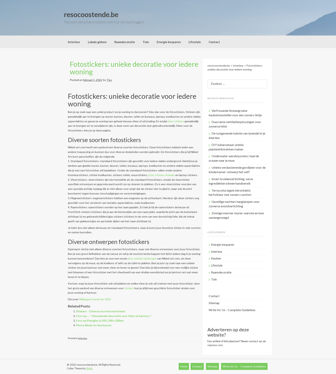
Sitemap (214, 303)
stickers (129, 288)
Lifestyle (195, 42)
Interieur (74, 42)
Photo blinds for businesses (94, 325)
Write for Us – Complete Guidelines (244, 366)
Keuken (216, 258)
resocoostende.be (91, 14)
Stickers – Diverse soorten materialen (100, 311)
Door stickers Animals (161, 175)
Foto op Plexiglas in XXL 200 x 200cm (100, 320)
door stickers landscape (142, 258)
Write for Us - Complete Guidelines (232, 310)
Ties (109, 80)
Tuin (146, 42)
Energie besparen (169, 42)
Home (183, 366)
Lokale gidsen (97, 42)
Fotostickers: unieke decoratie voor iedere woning (134, 68)
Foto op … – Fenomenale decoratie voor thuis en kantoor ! (113, 316)
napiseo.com (215, 345)
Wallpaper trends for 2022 (95, 299)
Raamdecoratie (124, 42)
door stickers (176, 121)
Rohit (89, 368)
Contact (214, 42)
